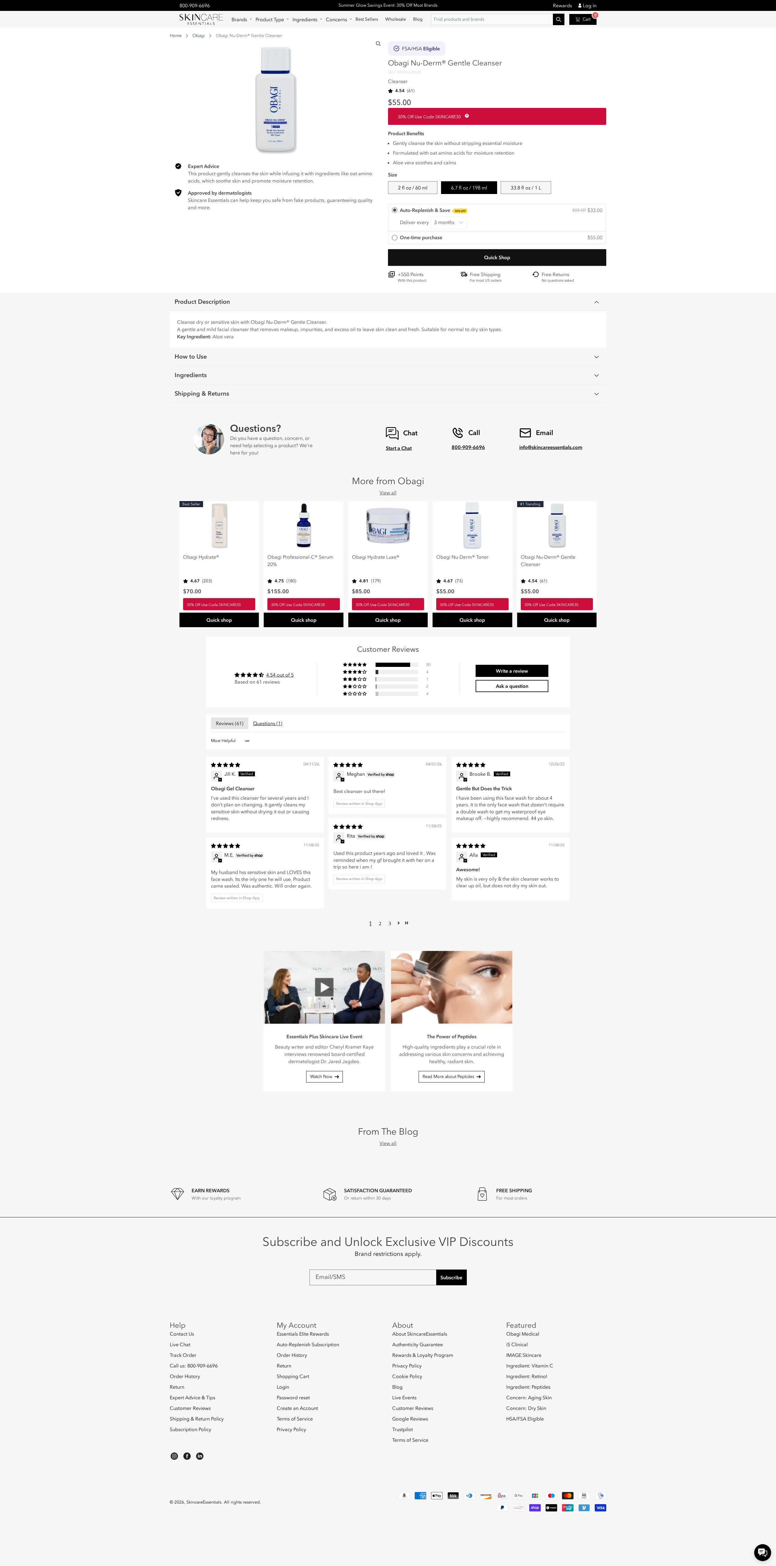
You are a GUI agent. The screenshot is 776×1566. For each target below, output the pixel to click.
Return (177, 1387)
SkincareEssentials (203, 1502)
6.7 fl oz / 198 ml (469, 188)
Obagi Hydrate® (201, 557)
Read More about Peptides (448, 1076)
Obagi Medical (522, 1334)
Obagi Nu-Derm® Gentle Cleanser (548, 560)
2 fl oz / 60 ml (412, 188)
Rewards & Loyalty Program (422, 1355)
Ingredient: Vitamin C (529, 1366)
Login (283, 1387)
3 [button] (390, 923)
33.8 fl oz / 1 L (526, 188)
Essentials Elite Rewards (303, 1334)
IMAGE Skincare (523, 1355)
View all (388, 493)
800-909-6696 (194, 5)
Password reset (293, 1397)
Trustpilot (402, 1429)
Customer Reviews (190, 1408)
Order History (185, 1376)
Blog (397, 1387)
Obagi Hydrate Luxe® (376, 557)
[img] (225, 765)
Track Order (183, 1355)
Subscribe (451, 1277)
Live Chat (180, 1344)
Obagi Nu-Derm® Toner (462, 557)
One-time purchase (421, 237)
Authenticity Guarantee (417, 1344)
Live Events (404, 1397)
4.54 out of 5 (280, 675)
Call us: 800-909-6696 (194, 1366)
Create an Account (297, 1408)
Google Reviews (410, 1419)
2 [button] (380, 923)
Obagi (198, 35)
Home (176, 35)
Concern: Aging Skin (529, 1397)
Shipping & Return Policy (197, 1419)
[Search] (378, 43)
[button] (240, 19)
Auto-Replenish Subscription (308, 1344)
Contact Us (182, 1334)
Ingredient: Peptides (528, 1387)
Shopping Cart (293, 1376)
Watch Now (321, 1076)
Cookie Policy (407, 1376)
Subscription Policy (190, 1429)
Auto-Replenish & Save (433, 210)
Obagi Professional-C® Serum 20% (300, 560)
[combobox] (497, 19)
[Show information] (465, 115)
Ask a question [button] (512, 686)
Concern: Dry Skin (526, 1408)
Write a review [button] (512, 671)
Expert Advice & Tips (192, 1397)
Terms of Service (295, 1419)
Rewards (562, 5)
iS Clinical (517, 1344)
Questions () (267, 723)
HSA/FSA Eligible (525, 1419)
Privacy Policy (291, 1429)
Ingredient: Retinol (526, 1376)
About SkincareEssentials (419, 1334)
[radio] (497, 218)
